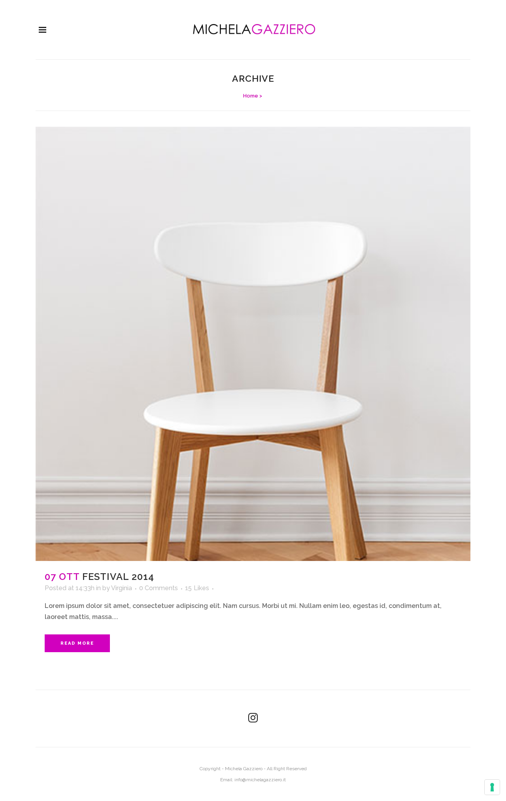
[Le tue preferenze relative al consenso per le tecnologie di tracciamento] (492, 787)
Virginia (121, 588)
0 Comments (158, 588)
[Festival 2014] (253, 344)
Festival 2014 (118, 576)
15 (197, 588)
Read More (77, 643)
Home (250, 96)
